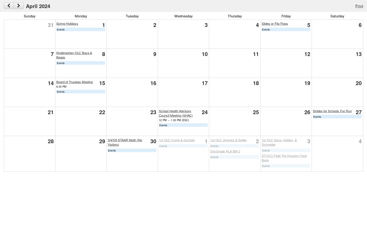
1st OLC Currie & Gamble (177, 140)
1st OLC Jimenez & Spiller (228, 140)
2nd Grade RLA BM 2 (225, 151)
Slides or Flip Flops (275, 23)
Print (359, 5)
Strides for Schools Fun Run (332, 111)
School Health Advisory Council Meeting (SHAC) (176, 113)
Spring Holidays (67, 23)
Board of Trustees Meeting (74, 82)
